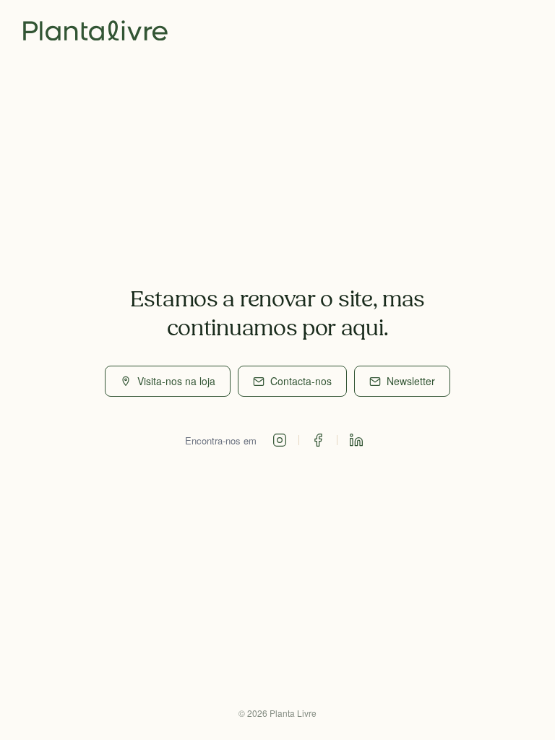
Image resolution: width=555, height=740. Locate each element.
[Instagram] (279, 440)
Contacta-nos (301, 381)
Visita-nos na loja (176, 381)
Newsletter (411, 381)
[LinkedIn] (356, 440)
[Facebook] (318, 440)
